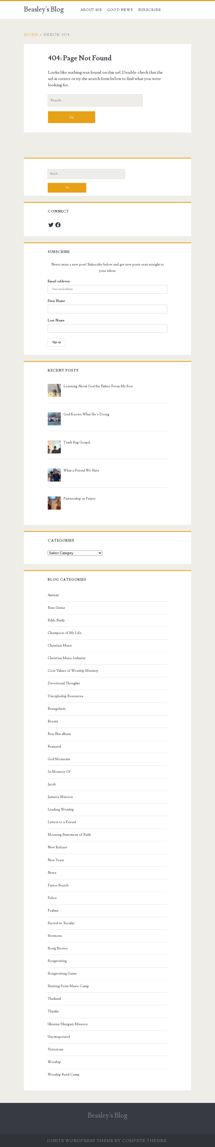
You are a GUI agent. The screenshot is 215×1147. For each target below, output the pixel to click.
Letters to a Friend (62, 822)
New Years (56, 860)
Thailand (54, 999)
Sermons (55, 936)
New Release (57, 847)
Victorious (55, 1049)
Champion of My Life (65, 633)
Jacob (52, 784)
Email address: (59, 281)
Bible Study (56, 620)
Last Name (56, 320)
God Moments (59, 759)
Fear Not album (59, 734)
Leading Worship (61, 809)
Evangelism (57, 709)
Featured (54, 746)
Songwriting (57, 961)
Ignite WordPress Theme (80, 1140)
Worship (54, 1062)
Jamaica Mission (60, 797)
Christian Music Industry (66, 658)
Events (53, 721)
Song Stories (58, 948)
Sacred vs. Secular (61, 923)
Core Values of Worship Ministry (73, 671)
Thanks (53, 1011)
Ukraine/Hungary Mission (68, 1024)
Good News (120, 10)
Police (52, 898)
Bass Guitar (56, 608)
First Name (56, 301)
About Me (91, 10)
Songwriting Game (62, 973)
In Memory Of (59, 772)
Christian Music (60, 645)
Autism (53, 595)
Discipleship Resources (65, 696)
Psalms (53, 910)
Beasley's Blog (44, 9)
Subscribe (149, 10)
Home (31, 34)
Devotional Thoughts (64, 683)
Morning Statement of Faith (69, 835)
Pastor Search (58, 885)
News (52, 873)
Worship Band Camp (63, 1074)
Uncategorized (59, 1037)
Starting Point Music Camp (68, 986)
